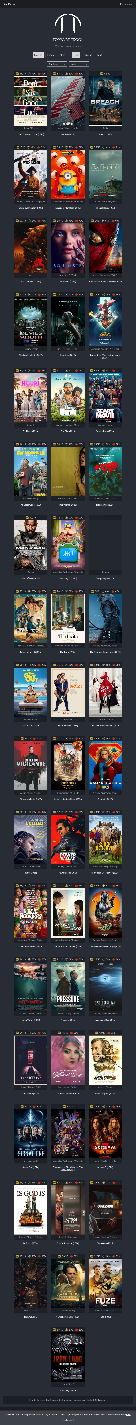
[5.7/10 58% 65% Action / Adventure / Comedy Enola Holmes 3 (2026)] (30, 588)
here (128, 1414)
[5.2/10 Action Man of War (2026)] (30, 514)
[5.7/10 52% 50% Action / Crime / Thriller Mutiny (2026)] (68, 70)
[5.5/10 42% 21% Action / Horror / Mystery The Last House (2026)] (105, 144)
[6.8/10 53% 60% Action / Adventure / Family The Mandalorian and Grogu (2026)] (105, 882)
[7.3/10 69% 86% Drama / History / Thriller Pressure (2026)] (68, 956)
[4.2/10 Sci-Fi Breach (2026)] (105, 70)
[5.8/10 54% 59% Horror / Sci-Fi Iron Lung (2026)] (68, 1326)
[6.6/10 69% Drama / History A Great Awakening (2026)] (68, 1253)
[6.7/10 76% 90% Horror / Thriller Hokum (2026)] (30, 1253)
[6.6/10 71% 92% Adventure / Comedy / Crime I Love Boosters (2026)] (30, 882)
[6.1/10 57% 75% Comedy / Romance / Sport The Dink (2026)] (68, 367)
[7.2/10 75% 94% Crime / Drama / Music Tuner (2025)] (30, 809)
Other (62, 55)
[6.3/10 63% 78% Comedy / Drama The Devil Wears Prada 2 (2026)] (105, 661)
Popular (88, 55)
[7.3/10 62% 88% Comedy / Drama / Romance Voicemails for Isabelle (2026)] (68, 882)
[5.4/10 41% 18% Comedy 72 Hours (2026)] (30, 367)
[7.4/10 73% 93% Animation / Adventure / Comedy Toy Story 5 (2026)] (68, 514)
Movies (38, 55)
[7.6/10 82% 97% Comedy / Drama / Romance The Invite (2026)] (68, 588)
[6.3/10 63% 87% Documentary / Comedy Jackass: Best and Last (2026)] (68, 735)
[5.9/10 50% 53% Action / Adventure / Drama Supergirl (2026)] (105, 735)
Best (99, 55)
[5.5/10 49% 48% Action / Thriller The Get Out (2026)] (30, 661)
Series (50, 55)
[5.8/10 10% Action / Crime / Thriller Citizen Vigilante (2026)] (30, 735)
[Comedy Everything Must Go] (105, 514)
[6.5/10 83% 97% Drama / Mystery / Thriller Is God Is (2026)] (30, 1179)
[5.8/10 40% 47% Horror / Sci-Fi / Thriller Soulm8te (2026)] (68, 217)
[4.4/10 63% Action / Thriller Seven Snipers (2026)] (105, 1029)
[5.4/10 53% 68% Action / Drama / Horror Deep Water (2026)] (30, 956)
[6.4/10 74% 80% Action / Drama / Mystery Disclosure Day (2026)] (105, 956)
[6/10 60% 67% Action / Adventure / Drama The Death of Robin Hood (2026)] (105, 588)
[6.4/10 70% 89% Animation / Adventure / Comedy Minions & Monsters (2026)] (68, 144)
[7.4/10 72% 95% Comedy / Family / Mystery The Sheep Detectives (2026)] (105, 809)
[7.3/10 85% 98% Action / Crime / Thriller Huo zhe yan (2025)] (105, 441)
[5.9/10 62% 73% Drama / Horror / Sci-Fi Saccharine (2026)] (30, 1029)
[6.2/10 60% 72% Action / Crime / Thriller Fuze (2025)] (105, 1253)
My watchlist (126, 4)
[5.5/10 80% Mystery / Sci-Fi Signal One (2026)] (30, 1103)
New (76, 55)
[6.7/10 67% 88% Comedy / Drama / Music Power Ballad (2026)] (68, 809)
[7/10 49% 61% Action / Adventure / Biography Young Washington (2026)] (30, 144)
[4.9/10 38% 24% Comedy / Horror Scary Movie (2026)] (105, 367)
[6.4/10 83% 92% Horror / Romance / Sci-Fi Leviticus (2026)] (68, 291)
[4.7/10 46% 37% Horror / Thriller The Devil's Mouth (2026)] (30, 291)
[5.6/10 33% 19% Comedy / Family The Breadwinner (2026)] (30, 441)
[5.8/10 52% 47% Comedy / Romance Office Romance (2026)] (68, 1179)
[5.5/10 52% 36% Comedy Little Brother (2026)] (68, 661)
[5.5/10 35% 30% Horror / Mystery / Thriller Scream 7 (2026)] (105, 1103)
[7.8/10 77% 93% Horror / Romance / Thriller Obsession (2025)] (105, 1179)
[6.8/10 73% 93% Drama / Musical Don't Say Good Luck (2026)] (30, 70)
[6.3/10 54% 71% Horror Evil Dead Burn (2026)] (30, 217)
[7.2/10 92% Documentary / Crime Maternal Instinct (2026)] (68, 1029)
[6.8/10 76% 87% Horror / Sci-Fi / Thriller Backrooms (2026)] (68, 441)
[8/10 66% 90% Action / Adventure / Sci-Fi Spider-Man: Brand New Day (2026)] (105, 217)
